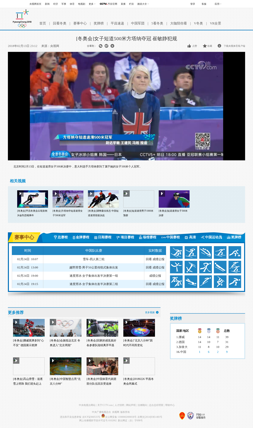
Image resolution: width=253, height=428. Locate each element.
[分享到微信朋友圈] (100, 46)
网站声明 (131, 405)
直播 (123, 4)
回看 (149, 259)
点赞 (194, 46)
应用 (217, 4)
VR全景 (215, 23)
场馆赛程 (149, 237)
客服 (204, 4)
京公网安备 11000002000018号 (121, 417)
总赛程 (63, 237)
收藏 (209, 46)
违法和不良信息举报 (70, 417)
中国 (183, 351)
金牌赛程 (82, 237)
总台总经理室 (156, 405)
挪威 (182, 337)
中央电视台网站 (87, 405)
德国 (182, 342)
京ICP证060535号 (91, 417)
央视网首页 (35, 4)
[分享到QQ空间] (112, 46)
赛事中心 (80, 23)
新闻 (47, 4)
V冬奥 (198, 23)
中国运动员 (213, 237)
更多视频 (150, 312)
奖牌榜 (99, 23)
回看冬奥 (59, 23)
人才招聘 (119, 405)
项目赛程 (127, 237)
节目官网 (112, 4)
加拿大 (183, 347)
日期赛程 (104, 237)
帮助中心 (170, 405)
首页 (42, 23)
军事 (63, 4)
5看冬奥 (157, 23)
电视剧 (81, 4)
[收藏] (205, 46)
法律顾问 (142, 405)
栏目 (131, 4)
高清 (192, 237)
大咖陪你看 (178, 23)
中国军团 (137, 23)
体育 (72, 4)
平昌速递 (117, 23)
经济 (55, 4)
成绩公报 (158, 259)
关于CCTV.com (105, 405)
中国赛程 (173, 237)
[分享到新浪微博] (106, 46)
